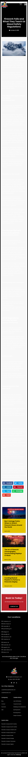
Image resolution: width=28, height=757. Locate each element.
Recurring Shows (17, 712)
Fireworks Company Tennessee (8, 741)
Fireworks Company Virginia (7, 744)
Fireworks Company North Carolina (9, 724)
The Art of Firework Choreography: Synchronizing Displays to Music (13, 553)
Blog (2, 701)
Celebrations (17, 697)
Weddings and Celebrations (19, 706)
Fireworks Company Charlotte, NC (8, 729)
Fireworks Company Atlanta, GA (8, 732)
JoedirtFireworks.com (6, 692)
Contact (3, 704)
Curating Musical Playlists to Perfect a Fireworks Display (12, 580)
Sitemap (18, 754)
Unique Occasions (17, 715)
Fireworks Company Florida (7, 735)
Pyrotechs (3, 706)
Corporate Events (17, 704)
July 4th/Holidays (17, 701)
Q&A (2, 709)
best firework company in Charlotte (13, 305)
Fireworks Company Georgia (7, 738)
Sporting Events (16, 709)
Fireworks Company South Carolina (9, 726)
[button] (25, 4)
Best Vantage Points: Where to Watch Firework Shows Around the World (13, 524)
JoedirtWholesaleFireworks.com (8, 689)
